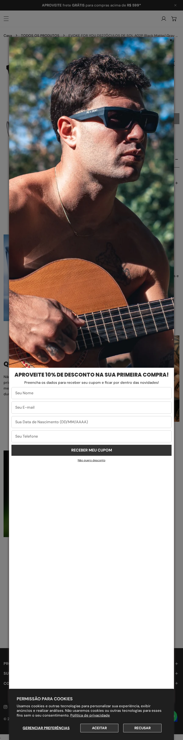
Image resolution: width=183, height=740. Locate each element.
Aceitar (99, 728)
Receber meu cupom (91, 450)
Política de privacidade (90, 715)
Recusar (142, 728)
